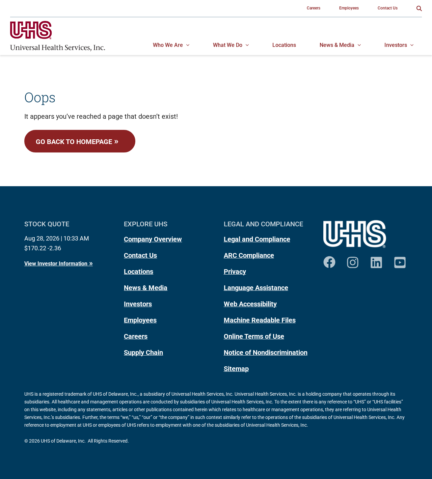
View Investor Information (55, 263)
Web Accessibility (250, 304)
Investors (138, 304)
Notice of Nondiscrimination (265, 352)
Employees (140, 320)
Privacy (235, 271)
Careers (135, 336)
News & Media (145, 288)
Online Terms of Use (254, 336)
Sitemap (236, 369)
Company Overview (153, 239)
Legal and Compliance (257, 239)
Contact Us (140, 255)
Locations (138, 271)
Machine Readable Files (260, 320)
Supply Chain (143, 352)
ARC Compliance (249, 255)
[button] (419, 8)
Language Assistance (256, 288)
